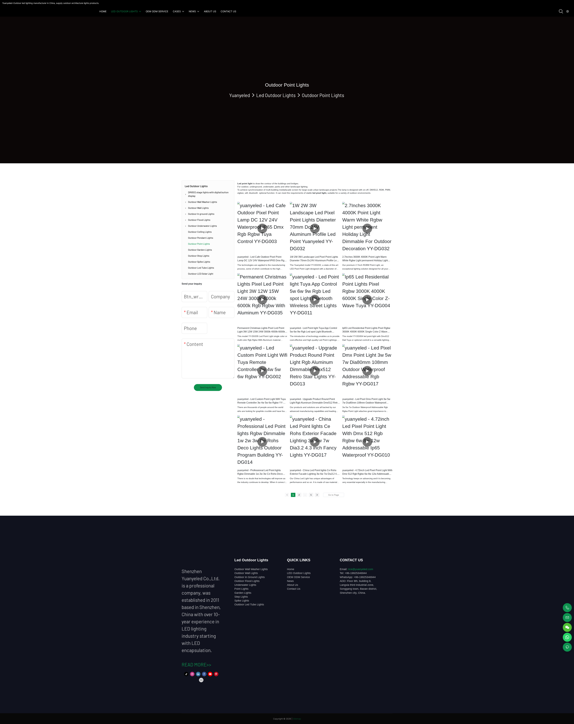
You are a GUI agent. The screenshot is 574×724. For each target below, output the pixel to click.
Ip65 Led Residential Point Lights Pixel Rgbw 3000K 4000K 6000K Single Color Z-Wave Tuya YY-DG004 (366, 330)
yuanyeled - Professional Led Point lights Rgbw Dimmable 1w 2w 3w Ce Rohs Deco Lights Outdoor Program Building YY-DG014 (260, 472)
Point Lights (241, 588)
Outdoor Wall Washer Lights (251, 569)
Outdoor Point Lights (323, 95)
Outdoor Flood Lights (246, 581)
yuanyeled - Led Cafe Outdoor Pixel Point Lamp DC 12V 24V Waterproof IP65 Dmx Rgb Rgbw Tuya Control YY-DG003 (261, 259)
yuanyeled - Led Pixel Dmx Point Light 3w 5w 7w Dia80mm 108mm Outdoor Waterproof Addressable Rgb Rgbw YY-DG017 (366, 401)
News (290, 581)
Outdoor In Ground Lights (249, 577)
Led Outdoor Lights (276, 95)
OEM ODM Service (298, 577)
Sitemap (297, 718)
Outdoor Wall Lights (246, 573)
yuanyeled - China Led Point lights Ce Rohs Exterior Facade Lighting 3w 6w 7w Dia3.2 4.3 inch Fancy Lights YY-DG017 (314, 472)
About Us (292, 584)
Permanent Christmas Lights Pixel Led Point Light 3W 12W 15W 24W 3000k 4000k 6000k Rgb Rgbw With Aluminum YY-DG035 (261, 330)
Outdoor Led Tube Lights (249, 604)
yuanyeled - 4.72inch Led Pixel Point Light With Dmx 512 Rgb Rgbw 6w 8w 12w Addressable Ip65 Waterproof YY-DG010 (367, 472)
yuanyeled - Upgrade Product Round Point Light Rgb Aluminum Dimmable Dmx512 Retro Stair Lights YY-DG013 (314, 401)
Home (290, 569)
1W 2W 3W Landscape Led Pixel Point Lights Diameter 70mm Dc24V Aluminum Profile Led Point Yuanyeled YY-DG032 (314, 259)
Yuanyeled (239, 95)
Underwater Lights (245, 584)
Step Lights (241, 596)
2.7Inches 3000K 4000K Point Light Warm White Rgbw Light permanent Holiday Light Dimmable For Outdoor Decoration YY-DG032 (366, 259)
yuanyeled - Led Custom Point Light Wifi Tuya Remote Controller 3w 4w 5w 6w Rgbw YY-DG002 (261, 401)
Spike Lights (241, 600)
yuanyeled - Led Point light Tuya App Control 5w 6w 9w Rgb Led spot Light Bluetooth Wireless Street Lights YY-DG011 (313, 330)
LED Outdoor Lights (299, 573)
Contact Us (293, 588)
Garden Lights (242, 592)
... (305, 494)
